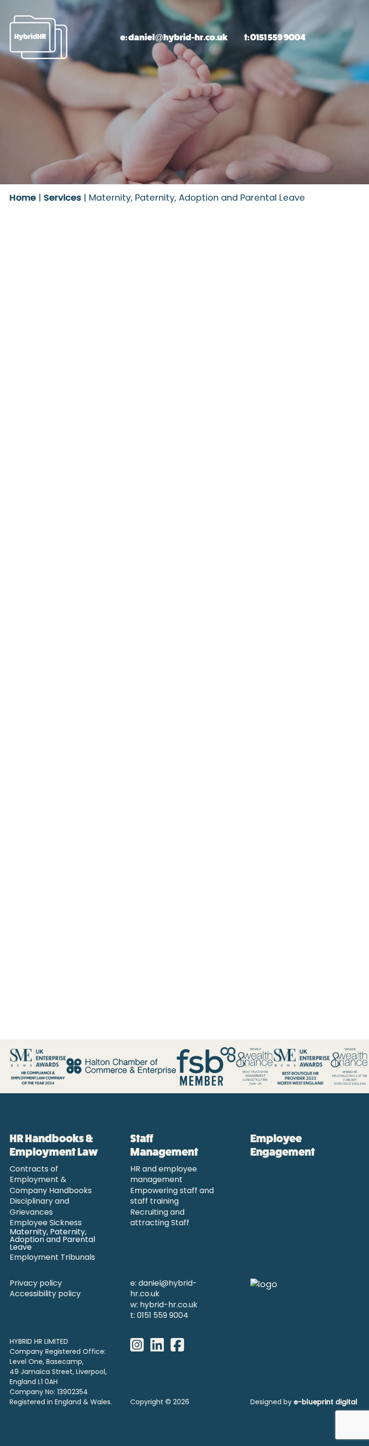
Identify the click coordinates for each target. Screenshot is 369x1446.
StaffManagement (164, 1145)
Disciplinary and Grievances (39, 1207)
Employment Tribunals (52, 1258)
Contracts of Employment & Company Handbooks (51, 1180)
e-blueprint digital (325, 1402)
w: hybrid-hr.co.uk (163, 1305)
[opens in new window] (139, 1345)
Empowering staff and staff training (172, 1196)
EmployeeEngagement (282, 1145)
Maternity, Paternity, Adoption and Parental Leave (52, 1240)
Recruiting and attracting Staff (159, 1218)
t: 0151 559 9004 (275, 37)
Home (23, 198)
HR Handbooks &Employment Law (54, 1145)
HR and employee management (163, 1175)
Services (62, 198)
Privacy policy (36, 1284)
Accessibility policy (45, 1294)
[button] (317, 37)
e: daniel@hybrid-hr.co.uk (174, 37)
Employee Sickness (46, 1223)
